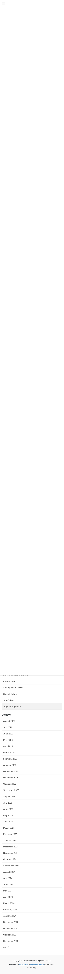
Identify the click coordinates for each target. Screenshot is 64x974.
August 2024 (9, 872)
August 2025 (9, 796)
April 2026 (8, 746)
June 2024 (8, 884)
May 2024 (8, 891)
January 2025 (9, 840)
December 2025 (10, 771)
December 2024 (10, 846)
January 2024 (9, 916)
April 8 (6, 947)
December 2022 (10, 941)
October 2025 (9, 784)
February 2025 (10, 834)
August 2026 (9, 721)
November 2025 (10, 777)
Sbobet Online (10, 694)
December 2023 (10, 922)
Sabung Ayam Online (13, 687)
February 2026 (10, 759)
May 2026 (8, 740)
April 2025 (8, 821)
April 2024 (8, 897)
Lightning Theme (37, 964)
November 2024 (10, 853)
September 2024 (11, 865)
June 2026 (8, 734)
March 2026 (9, 752)
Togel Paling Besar (12, 706)
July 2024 (7, 878)
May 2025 (8, 815)
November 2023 (10, 928)
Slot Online (8, 700)
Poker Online (9, 681)
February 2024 (10, 909)
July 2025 (7, 803)
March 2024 (9, 903)
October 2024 (9, 859)
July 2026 (7, 727)
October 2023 (9, 935)
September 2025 (11, 790)
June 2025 (8, 809)
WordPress (23, 964)
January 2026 (9, 765)
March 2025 (9, 828)
